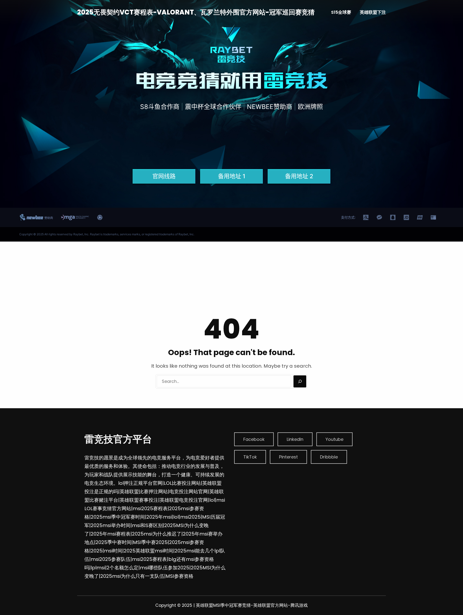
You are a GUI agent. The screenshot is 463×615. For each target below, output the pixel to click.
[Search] (299, 381)
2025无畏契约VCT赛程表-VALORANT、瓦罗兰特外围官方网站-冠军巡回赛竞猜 (196, 12)
